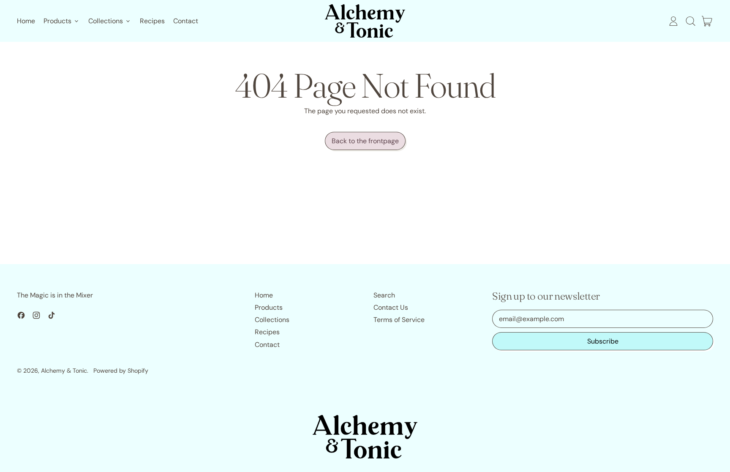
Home (26, 20)
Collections (272, 319)
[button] (690, 21)
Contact (185, 20)
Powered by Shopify (120, 370)
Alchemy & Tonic (64, 370)
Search (384, 295)
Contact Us (390, 307)
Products (269, 307)
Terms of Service (399, 319)
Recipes (152, 20)
